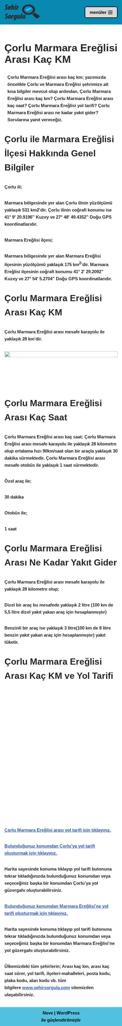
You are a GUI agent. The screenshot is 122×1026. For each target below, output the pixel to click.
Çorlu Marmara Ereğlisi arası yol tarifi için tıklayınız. (57, 829)
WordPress (68, 1012)
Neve (48, 1012)
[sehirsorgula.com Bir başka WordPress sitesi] (22, 12)
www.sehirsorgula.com (46, 987)
